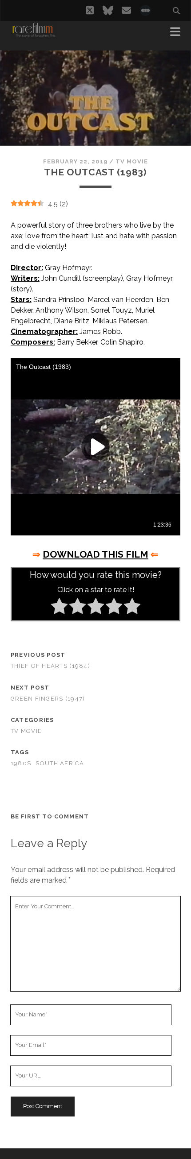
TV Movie (131, 161)
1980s (21, 763)
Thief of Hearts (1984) (50, 666)
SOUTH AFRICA (60, 763)
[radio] (59, 607)
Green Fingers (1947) (48, 698)
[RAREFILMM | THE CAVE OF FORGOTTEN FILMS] (34, 34)
